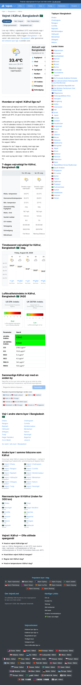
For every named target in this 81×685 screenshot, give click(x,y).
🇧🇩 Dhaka (5, 504)
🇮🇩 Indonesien (56, 107)
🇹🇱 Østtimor (55, 154)
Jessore (27, 440)
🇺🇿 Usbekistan (56, 193)
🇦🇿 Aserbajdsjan (57, 56)
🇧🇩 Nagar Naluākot (31, 508)
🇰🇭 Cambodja (56, 70)
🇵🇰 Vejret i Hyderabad (12, 581)
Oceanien (75, 6)
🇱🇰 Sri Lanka (56, 173)
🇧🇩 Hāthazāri (29, 526)
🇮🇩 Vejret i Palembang (12, 585)
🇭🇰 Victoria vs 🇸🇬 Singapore (34, 405)
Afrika (21, 6)
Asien (41, 6)
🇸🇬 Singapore (56, 170)
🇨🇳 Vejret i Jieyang (70, 585)
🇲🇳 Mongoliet (56, 146)
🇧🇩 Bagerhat (28, 517)
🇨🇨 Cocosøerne (57, 73)
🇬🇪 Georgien (56, 99)
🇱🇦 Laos (54, 132)
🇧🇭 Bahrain (55, 59)
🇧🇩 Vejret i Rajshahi (9, 474)
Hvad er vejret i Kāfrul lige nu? (16, 543)
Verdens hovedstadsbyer (53, 613)
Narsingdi (27, 434)
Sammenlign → (39, 387)
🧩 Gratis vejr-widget (51, 617)
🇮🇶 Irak (54, 110)
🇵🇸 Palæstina (56, 159)
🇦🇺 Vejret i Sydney (41, 581)
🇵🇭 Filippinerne (57, 93)
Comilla (27, 423)
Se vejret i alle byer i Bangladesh (14, 444)
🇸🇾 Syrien (55, 176)
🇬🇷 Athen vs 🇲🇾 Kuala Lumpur (13, 395)
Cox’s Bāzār (6, 440)
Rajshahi (5, 426)
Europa (51, 6)
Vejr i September (33, 21)
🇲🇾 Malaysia (55, 140)
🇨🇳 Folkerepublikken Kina (61, 96)
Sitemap (47, 604)
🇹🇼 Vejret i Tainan (27, 585)
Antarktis (31, 6)
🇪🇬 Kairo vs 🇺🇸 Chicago (11, 398)
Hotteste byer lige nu (31, 629)
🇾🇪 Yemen (55, 198)
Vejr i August (18, 21)
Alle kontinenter (50, 607)
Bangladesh (12, 11)
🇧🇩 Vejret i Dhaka (8, 465)
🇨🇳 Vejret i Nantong (48, 588)
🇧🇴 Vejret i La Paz (41, 585)
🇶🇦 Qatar (54, 162)
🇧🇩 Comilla (6, 513)
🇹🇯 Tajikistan (56, 181)
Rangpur (5, 423)
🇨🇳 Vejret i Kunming (33, 588)
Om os (47, 598)
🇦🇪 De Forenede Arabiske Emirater (64, 78)
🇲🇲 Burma (55, 67)
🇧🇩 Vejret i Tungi (8, 487)
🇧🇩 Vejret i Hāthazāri (9, 478)
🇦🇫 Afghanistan (57, 50)
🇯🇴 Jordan (55, 118)
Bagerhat (27, 437)
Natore (26, 432)
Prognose (7, 21)
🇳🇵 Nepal (54, 148)
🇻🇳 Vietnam (55, 195)
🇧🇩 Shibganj (28, 522)
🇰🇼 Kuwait (55, 129)
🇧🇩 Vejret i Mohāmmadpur (34, 474)
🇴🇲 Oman (54, 151)
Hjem (3, 11)
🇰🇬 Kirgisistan (56, 126)
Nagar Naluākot (8, 437)
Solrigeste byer (29, 642)
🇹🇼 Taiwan (55, 179)
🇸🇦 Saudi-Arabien (58, 168)
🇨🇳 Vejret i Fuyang (55, 581)
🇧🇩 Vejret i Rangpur (9, 469)
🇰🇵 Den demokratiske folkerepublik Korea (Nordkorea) (64, 82)
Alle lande (48, 610)
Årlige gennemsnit (10, 25)
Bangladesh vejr (26, 25)
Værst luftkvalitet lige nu (32, 645)
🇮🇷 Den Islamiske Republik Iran (62, 86)
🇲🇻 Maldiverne (56, 143)
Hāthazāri (5, 429)
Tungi (4, 434)
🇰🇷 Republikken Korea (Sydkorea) (64, 165)
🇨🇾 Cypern (55, 75)
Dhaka (4, 421)
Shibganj (5, 432)
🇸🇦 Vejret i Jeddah (69, 581)
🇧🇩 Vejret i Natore (30, 482)
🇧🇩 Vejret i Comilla (31, 469)
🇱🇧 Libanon (55, 134)
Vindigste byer (29, 639)
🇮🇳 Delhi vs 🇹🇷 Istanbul (33, 395)
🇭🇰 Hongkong (56, 101)
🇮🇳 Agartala (28, 513)
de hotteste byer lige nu (11, 41)
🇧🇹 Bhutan (55, 61)
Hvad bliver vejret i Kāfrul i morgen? (18, 555)
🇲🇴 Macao (55, 137)
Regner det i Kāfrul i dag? (14, 559)
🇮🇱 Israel (54, 112)
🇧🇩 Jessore (6, 517)
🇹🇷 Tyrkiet (55, 190)
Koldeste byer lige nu (31, 632)
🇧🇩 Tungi (27, 504)
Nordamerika (62, 6)
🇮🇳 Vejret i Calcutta (55, 585)
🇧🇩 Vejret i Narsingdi (31, 487)
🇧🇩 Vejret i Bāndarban (32, 478)
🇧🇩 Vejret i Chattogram (32, 465)
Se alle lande (56, 1)
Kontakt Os (48, 601)
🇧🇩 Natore (6, 522)
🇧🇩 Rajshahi (6, 526)
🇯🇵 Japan (54, 115)
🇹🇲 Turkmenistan (57, 187)
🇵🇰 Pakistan (55, 157)
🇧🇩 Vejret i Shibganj (9, 482)
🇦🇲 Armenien (56, 53)
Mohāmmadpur (29, 426)
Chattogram (28, 421)
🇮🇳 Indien (54, 104)
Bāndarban (28, 429)
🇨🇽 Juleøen (55, 121)
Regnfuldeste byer (30, 636)
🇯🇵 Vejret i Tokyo (27, 581)
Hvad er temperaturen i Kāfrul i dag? (18, 563)
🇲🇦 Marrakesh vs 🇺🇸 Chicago (12, 405)
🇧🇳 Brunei (55, 64)
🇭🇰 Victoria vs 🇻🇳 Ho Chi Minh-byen (15, 401)
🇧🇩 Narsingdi (7, 508)
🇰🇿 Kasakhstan (57, 123)
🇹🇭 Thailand (55, 184)
